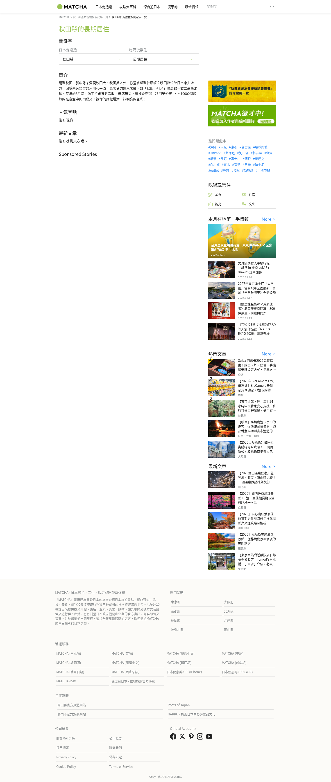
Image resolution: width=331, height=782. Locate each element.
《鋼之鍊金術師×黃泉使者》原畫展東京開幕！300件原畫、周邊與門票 (256, 308)
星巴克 (259, 158)
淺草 (237, 170)
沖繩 (213, 146)
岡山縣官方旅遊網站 (71, 705)
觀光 (218, 204)
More (267, 219)
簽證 (226, 170)
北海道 (230, 152)
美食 (218, 194)
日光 (248, 164)
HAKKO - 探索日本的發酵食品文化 (191, 714)
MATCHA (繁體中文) (181, 653)
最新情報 (191, 6)
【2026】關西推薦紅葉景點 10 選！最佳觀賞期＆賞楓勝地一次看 (256, 498)
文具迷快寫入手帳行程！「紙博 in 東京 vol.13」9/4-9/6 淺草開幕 (255, 267)
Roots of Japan (179, 705)
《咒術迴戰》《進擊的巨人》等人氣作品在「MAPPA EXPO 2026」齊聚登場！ (257, 329)
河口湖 (243, 152)
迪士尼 (259, 164)
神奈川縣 (177, 629)
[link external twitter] (183, 737)
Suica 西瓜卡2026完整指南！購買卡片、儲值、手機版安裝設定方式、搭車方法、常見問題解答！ (257, 367)
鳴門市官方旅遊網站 (71, 714)
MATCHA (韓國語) (68, 662)
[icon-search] (272, 6)
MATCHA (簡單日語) (70, 672)
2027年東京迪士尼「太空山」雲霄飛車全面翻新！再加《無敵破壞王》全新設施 (257, 288)
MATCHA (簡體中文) (125, 662)
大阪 (223, 146)
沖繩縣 (229, 620)
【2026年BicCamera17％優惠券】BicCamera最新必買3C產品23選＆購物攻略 (256, 388)
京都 (234, 146)
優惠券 (173, 6)
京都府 (175, 611)
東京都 (175, 602)
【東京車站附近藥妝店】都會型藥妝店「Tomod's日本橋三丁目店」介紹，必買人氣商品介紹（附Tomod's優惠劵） (257, 564)
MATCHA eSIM (66, 681)
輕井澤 (257, 152)
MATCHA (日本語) (68, 653)
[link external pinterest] (192, 737)
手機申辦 (263, 170)
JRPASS (215, 152)
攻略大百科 (127, 6)
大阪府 (229, 602)
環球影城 (261, 146)
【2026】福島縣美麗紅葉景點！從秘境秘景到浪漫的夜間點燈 (257, 539)
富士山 (235, 158)
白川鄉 (215, 164)
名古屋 (246, 146)
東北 (227, 164)
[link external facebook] (174, 737)
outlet (214, 170)
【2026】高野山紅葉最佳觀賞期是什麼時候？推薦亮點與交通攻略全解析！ (257, 518)
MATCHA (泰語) (232, 653)
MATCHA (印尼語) (179, 662)
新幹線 (248, 170)
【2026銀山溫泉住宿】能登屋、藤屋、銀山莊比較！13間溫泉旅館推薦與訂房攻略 (257, 480)
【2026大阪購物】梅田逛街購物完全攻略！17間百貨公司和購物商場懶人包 (256, 447)
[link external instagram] (201, 737)
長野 (223, 158)
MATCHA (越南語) (234, 662)
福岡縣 (175, 620)
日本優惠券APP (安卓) (237, 672)
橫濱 (213, 158)
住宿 (252, 194)
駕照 (237, 164)
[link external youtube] (210, 737)
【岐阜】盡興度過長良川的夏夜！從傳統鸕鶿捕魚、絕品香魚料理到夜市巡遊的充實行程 (257, 429)
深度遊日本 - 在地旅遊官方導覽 (133, 681)
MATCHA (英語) (122, 653)
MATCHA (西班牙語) (125, 672)
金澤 (269, 152)
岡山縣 (229, 629)
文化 (252, 204)
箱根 (248, 158)
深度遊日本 (151, 6)
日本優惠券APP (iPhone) (184, 672)
